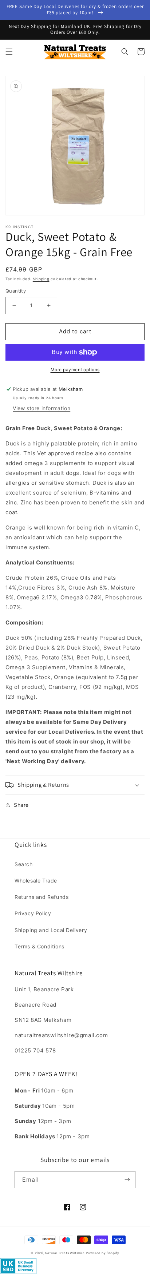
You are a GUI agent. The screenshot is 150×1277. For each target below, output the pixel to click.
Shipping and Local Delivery (51, 930)
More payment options (75, 369)
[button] (9, 52)
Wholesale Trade (36, 880)
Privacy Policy (33, 913)
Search (24, 864)
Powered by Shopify (102, 1253)
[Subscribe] (127, 1179)
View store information (41, 408)
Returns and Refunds (41, 897)
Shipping (41, 279)
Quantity (15, 291)
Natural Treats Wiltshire (65, 1253)
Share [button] (21, 805)
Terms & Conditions (39, 946)
